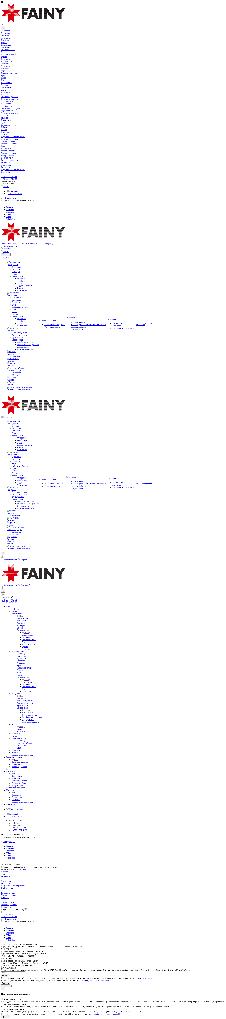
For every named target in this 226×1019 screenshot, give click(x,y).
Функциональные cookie (15, 1004)
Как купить (17, 776)
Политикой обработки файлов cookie (92, 980)
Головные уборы (24, 743)
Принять (5, 983)
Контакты (5, 883)
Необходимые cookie (13, 999)
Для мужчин (22, 618)
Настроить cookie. (145, 978)
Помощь (5, 897)
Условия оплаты (8, 893)
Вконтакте (11, 207)
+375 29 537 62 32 (9, 179)
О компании (6, 881)
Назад (16, 609)
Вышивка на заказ (20, 762)
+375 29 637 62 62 (9, 176)
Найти (4, 976)
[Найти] (3, 28)
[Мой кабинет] (2, 557)
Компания (16, 795)
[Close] (3, 988)
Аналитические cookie (14, 1009)
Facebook (10, 209)
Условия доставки (9, 895)
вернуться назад (8, 869)
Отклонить (6, 986)
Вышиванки (27, 635)
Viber (8, 214)
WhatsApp (10, 219)
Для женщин (22, 656)
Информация (7, 888)
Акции (4, 874)
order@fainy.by (9, 198)
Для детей (21, 698)
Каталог (15, 611)
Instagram (10, 212)
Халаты (20, 729)
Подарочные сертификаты (13, 886)
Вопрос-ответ (7, 907)
